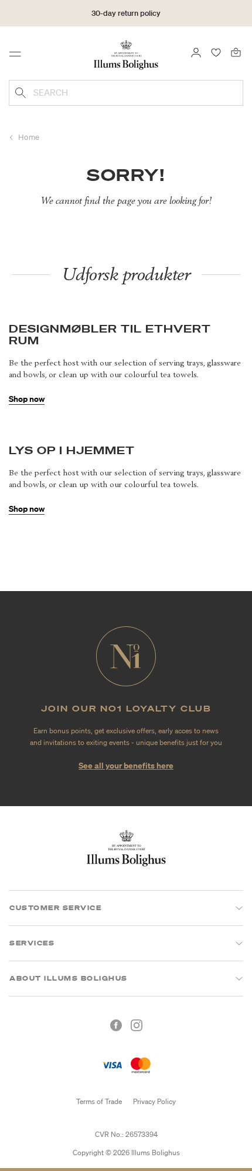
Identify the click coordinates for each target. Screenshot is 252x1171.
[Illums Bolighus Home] (126, 54)
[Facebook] (116, 1025)
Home (29, 137)
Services (32, 943)
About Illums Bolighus (68, 978)
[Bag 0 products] (236, 51)
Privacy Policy (154, 1101)
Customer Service (55, 907)
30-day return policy (126, 13)
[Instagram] (136, 1025)
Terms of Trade (99, 1101)
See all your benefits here (126, 765)
